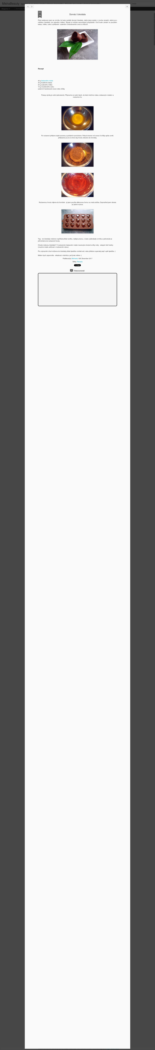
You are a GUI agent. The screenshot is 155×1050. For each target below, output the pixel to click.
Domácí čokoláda (77, 14)
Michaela (75, 258)
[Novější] (28, 6)
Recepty (80, 262)
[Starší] (32, 6)
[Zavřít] (127, 6)
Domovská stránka (22, 9)
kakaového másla (47, 81)
